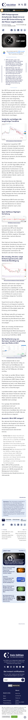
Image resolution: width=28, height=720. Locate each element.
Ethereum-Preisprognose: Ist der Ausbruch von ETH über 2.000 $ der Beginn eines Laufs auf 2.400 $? (14, 562)
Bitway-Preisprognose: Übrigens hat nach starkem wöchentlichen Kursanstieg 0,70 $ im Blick (9, 588)
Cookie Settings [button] (6, 716)
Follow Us (17, 698)
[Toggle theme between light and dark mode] (19, 5)
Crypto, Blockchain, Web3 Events (19, 702)
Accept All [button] (14, 716)
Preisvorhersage (16, 519)
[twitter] (5, 667)
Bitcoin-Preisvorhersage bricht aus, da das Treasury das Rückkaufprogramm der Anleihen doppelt (9, 570)
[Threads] (21, 30)
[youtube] (23, 667)
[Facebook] (11, 30)
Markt (4, 698)
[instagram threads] (14, 667)
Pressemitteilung (7, 703)
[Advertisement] (14, 634)
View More (21, 550)
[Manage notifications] (25, 717)
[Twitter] (14, 30)
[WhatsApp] (24, 30)
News (4, 696)
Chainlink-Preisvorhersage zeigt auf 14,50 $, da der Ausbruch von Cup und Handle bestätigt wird (8, 579)
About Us (17, 693)
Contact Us (18, 695)
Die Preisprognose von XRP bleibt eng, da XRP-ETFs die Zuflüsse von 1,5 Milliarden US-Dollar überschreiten (9, 598)
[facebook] (17, 667)
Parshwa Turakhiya (7, 24)
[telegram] (8, 667)
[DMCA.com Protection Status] (14, 685)
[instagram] (11, 667)
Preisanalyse (8, 519)
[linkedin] (20, 667)
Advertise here (23, 497)
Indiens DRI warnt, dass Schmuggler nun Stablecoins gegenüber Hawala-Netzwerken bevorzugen (7, 535)
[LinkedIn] (18, 30)
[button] (25, 5)
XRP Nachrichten (23, 520)
